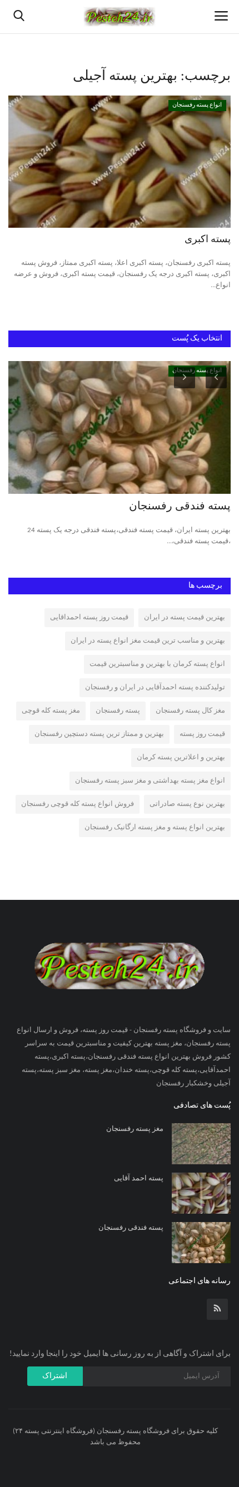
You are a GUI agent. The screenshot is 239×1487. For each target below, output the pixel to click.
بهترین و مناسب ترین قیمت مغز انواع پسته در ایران (148, 640)
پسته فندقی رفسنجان (180, 506)
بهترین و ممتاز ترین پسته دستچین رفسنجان (99, 734)
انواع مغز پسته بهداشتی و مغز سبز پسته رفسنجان (150, 780)
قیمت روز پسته (202, 734)
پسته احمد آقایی (138, 1178)
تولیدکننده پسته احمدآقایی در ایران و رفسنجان (155, 687)
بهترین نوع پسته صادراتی (187, 804)
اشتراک (54, 1376)
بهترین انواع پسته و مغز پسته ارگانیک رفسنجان (154, 827)
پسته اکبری (208, 239)
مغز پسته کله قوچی (51, 710)
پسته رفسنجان (118, 710)
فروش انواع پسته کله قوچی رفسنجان (77, 804)
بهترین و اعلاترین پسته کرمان (181, 757)
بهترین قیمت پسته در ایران (184, 617)
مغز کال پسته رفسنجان (190, 710)
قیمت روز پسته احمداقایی (89, 617)
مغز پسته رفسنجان (134, 1129)
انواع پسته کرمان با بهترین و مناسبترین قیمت (157, 664)
